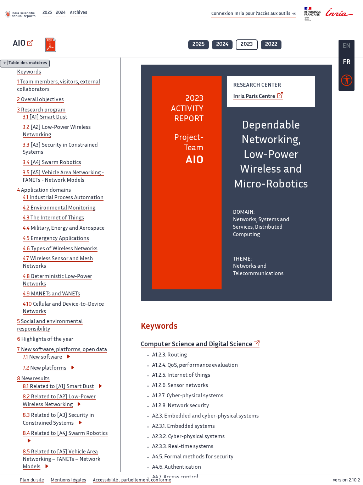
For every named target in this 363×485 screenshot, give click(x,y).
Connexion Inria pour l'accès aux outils (251, 14)
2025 (47, 13)
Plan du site (32, 480)
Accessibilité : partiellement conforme (132, 480)
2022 (271, 44)
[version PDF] (51, 45)
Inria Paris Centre (254, 96)
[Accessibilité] (346, 82)
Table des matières (28, 64)
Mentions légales (68, 480)
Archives (78, 13)
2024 (61, 13)
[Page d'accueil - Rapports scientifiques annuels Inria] (20, 14)
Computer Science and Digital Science (196, 345)
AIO (19, 44)
